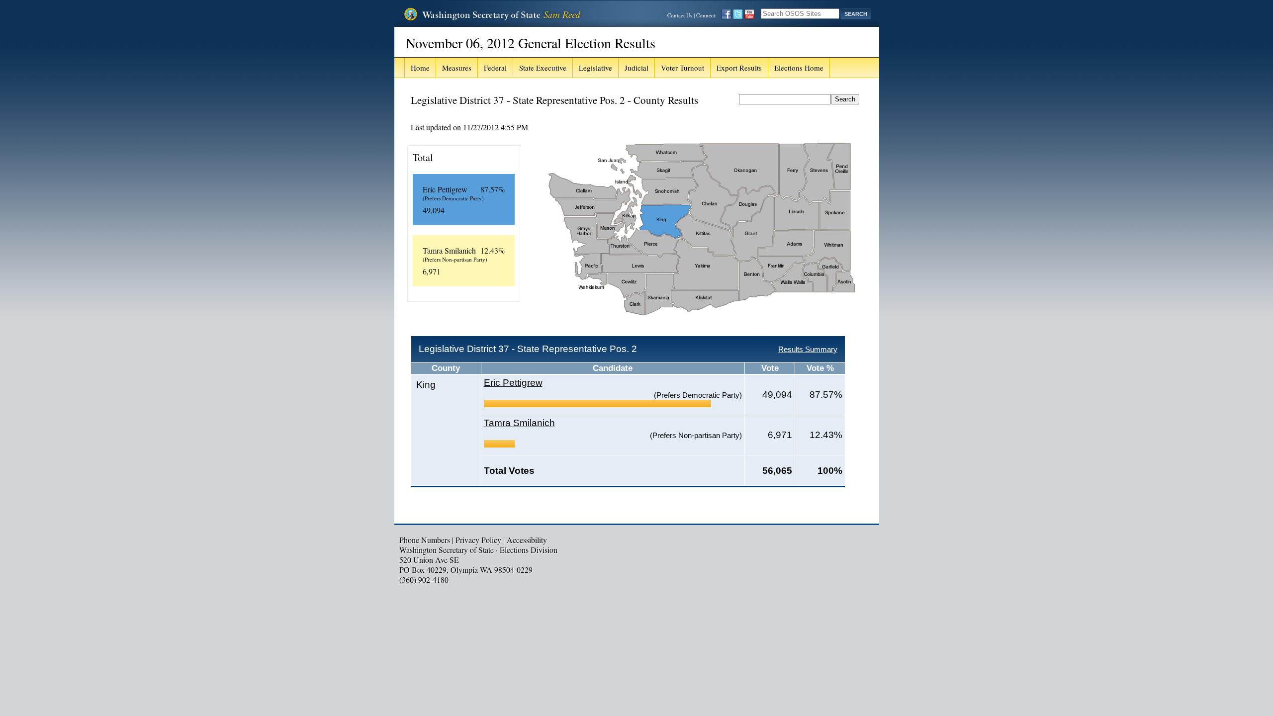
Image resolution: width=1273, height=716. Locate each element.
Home (420, 68)
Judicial (636, 68)
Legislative (595, 68)
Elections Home (798, 68)
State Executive (542, 68)
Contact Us (679, 15)
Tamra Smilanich (519, 423)
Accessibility (527, 540)
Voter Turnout (682, 68)
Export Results (739, 68)
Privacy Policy (478, 540)
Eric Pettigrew (513, 382)
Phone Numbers (424, 540)
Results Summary (807, 349)
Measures (456, 68)
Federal (495, 68)
